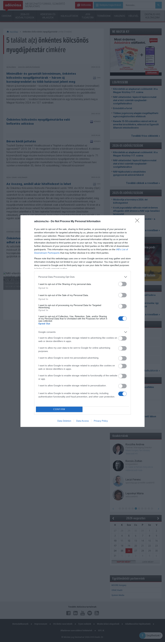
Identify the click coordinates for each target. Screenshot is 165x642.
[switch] (122, 284)
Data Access (82, 421)
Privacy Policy (101, 421)
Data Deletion (64, 421)
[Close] (138, 221)
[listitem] (82, 277)
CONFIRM (59, 409)
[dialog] (82, 321)
